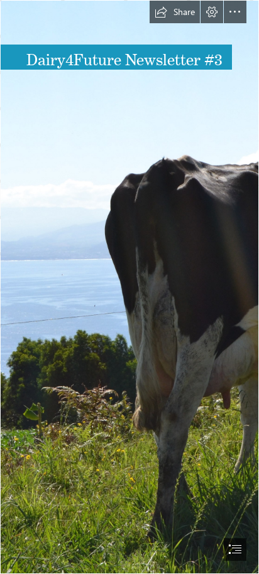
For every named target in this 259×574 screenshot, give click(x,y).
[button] (175, 12)
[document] (129, 287)
